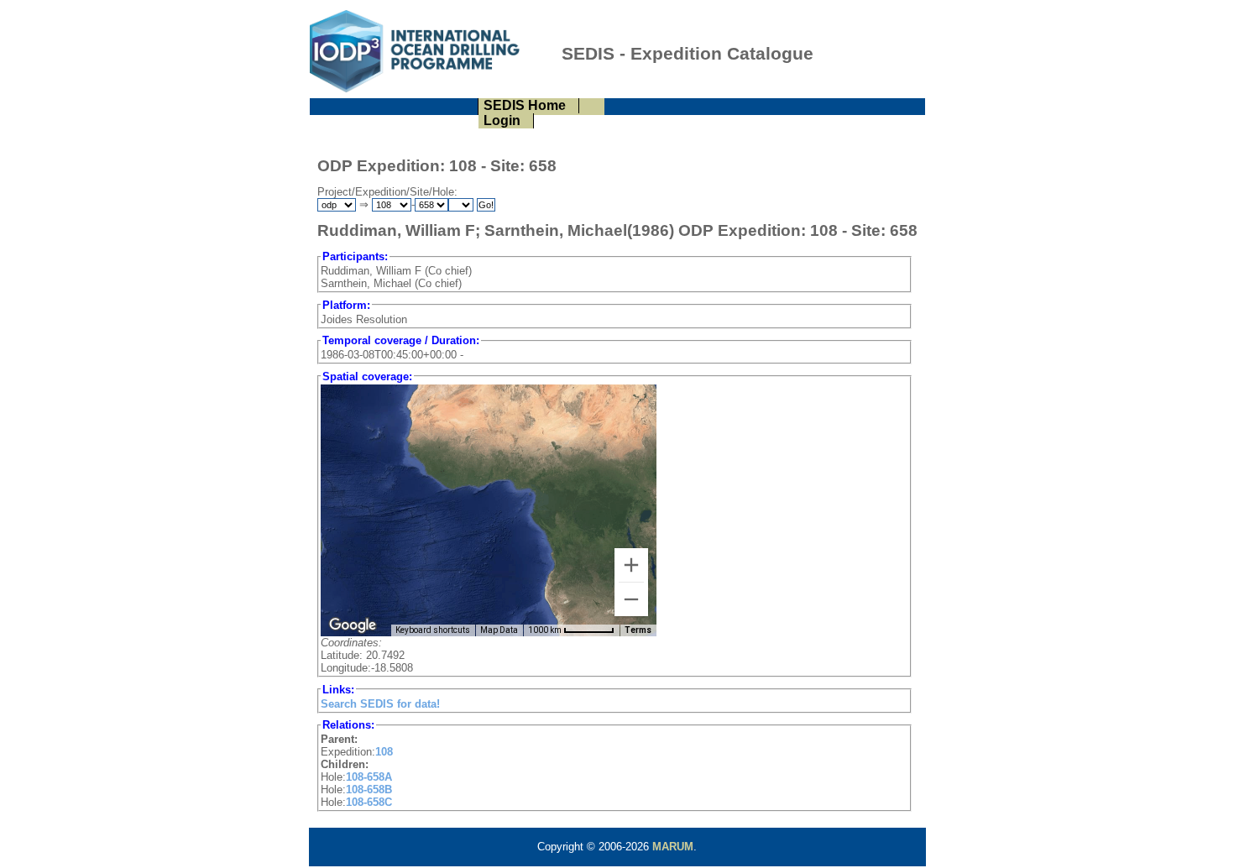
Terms (638, 630)
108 (384, 751)
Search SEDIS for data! (380, 704)
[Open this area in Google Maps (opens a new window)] (352, 625)
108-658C (369, 802)
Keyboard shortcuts (432, 630)
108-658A (369, 777)
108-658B (369, 789)
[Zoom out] (631, 599)
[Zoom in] (631, 565)
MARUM (672, 846)
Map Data (499, 630)
